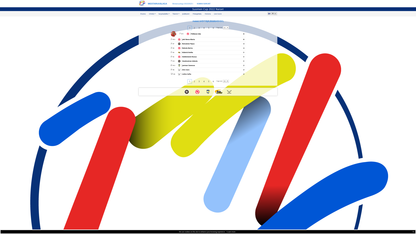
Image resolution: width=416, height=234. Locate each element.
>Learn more (230, 232)
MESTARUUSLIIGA (157, 3)
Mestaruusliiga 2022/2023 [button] (182, 4)
